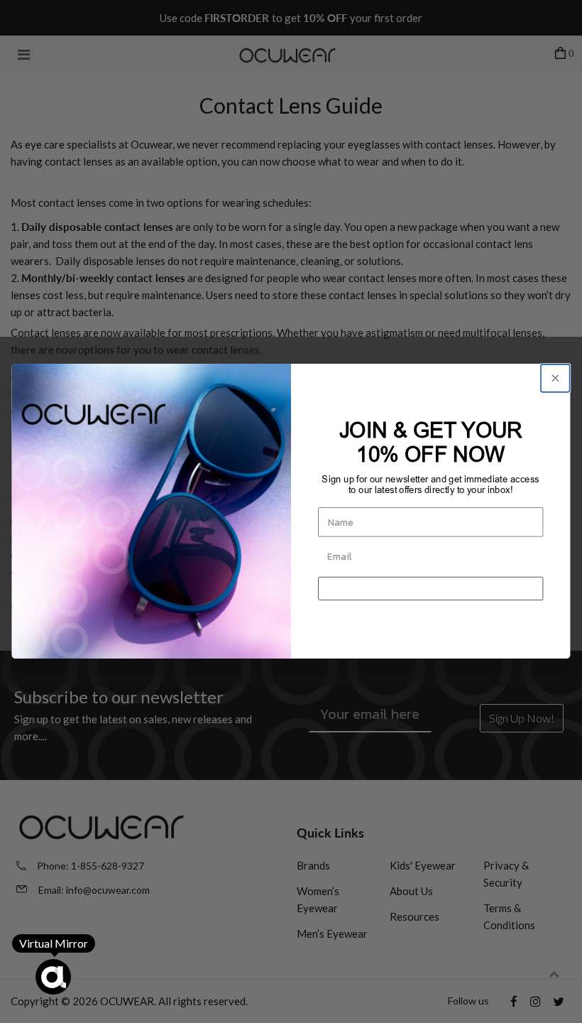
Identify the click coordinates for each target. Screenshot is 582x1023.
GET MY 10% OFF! (430, 589)
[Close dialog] (555, 378)
